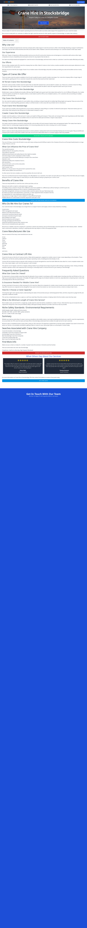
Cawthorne (12, 350)
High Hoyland (23, 350)
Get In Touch (81, 2)
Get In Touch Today (44, 36)
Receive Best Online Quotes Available (43, 135)
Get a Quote (43, 23)
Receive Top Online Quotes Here (43, 353)
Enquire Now (43, 385)
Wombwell (30, 350)
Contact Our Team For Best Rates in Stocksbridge (43, 200)
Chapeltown (5, 350)
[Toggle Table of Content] (15, 40)
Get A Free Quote (43, 380)
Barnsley (17, 350)
